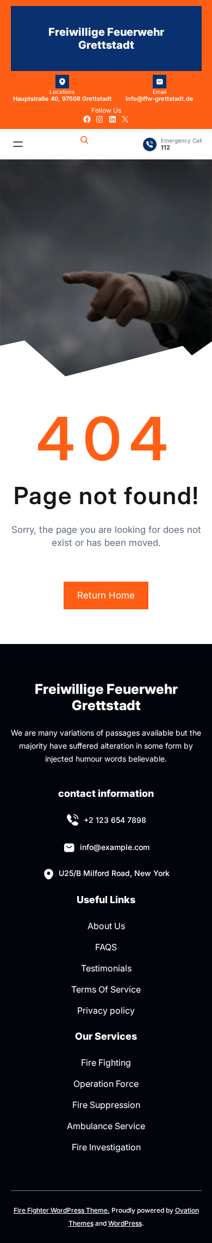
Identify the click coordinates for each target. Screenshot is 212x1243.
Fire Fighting (106, 1062)
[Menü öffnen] (18, 144)
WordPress (125, 1223)
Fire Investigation (106, 1147)
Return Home (106, 595)
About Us (106, 925)
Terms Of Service (106, 989)
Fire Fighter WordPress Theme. (62, 1210)
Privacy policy (106, 1010)
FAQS (106, 947)
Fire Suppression (106, 1104)
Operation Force (106, 1083)
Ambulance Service (106, 1125)
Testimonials (106, 968)
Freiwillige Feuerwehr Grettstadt (106, 38)
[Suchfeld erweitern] (84, 144)
